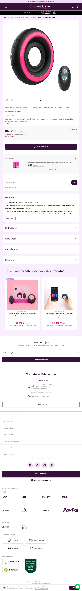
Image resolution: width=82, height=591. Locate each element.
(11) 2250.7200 (41, 380)
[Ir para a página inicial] (40, 7)
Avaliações (9, 111)
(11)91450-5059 (44, 396)
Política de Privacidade (11, 441)
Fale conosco (41, 404)
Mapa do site (8, 448)
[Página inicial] (5, 17)
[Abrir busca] (72, 7)
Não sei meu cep (10, 187)
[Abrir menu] (6, 7)
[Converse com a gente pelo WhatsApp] (77, 586)
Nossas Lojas (8, 421)
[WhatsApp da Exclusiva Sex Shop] (37, 465)
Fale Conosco (8, 454)
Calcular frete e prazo (13, 179)
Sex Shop (11, 17)
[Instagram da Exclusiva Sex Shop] (30, 465)
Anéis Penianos (31, 17)
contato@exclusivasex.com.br (41, 392)
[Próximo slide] (75, 158)
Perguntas (17, 111)
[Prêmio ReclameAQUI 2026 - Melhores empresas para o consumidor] (30, 566)
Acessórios (20, 17)
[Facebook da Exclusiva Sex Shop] (44, 465)
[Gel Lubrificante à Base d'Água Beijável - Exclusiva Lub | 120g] (15, 165)
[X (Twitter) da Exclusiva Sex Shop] (52, 465)
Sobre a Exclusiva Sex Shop (13, 415)
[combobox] (41, 353)
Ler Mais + (8, 123)
